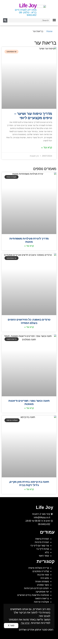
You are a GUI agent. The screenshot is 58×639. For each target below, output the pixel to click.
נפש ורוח (45, 578)
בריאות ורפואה (42, 598)
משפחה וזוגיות (42, 581)
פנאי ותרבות (43, 575)
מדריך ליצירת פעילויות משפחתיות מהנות (29, 240)
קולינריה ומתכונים (41, 571)
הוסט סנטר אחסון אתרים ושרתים (36, 629)
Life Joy (27, 5)
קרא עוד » (46, 147)
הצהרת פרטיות (42, 542)
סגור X (11, 625)
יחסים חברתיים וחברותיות (36, 588)
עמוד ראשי (44, 556)
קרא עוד (25, 623)
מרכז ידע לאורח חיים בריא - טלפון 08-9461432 (25, 12)
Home (49, 31)
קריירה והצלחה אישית (38, 568)
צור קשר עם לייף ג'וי (39, 545)
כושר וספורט (43, 585)
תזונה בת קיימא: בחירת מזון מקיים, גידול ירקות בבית (29, 483)
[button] (54, 20)
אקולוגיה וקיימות (41, 602)
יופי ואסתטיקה (42, 591)
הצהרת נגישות (42, 539)
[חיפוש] (5, 20)
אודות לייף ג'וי (42, 549)
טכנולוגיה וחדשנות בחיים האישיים (33, 595)
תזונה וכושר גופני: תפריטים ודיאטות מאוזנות (29, 402)
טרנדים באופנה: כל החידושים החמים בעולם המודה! (29, 321)
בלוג (47, 552)
